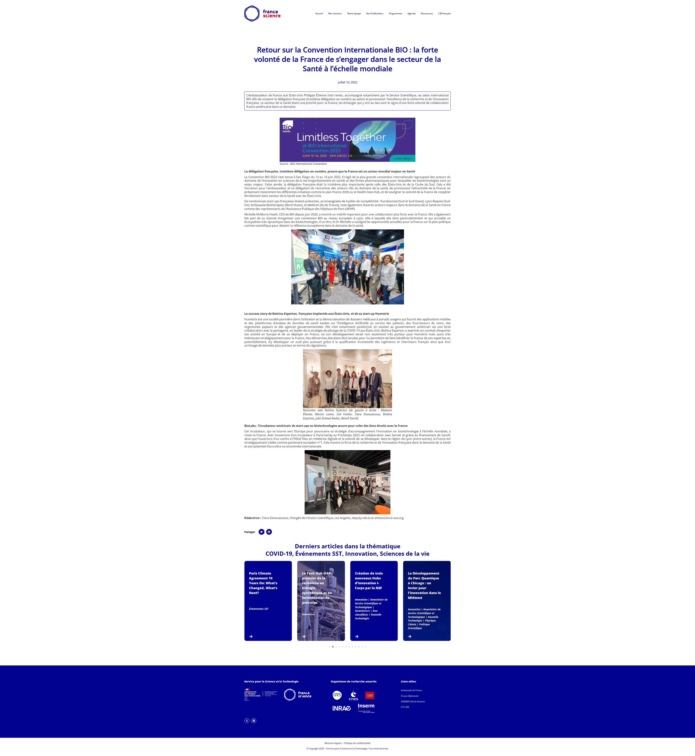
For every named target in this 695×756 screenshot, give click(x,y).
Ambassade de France (411, 690)
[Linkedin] (253, 720)
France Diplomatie (409, 695)
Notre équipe (354, 13)
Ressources (427, 13)
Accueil (319, 13)
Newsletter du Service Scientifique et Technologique (371, 603)
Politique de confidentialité (357, 743)
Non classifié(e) (366, 612)
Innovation (361, 553)
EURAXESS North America (413, 701)
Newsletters (362, 610)
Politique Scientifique (419, 626)
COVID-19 (279, 553)
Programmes (395, 13)
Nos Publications (375, 13)
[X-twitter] (246, 720)
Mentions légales (333, 743)
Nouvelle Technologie (368, 616)
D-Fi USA (405, 706)
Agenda (412, 13)
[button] (261, 532)
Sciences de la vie (404, 553)
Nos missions (335, 13)
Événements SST (318, 553)
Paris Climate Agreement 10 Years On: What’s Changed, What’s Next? (263, 583)
